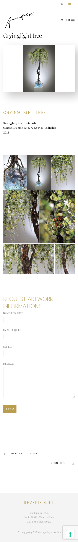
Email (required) (13, 330)
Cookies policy (43, 532)
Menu (66, 20)
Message (8, 363)
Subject (8, 347)
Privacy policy (25, 532)
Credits (57, 532)
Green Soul (58, 463)
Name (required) (13, 313)
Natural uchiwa (24, 453)
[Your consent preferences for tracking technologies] (70, 534)
